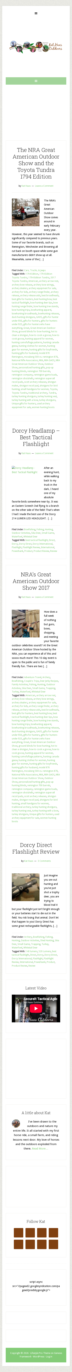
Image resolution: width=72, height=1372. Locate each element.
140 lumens (31, 951)
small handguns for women (35, 389)
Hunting (49, 529)
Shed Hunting (47, 940)
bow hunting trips (21, 310)
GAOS (39, 317)
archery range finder (39, 292)
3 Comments (44, 861)
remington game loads (45, 374)
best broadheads (50, 295)
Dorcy (15, 544)
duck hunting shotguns (23, 317)
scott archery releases (35, 382)
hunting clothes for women (32, 346)
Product (28, 551)
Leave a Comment (44, 186)
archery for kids (20, 292)
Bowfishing (29, 529)
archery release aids (30, 295)
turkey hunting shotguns (24, 396)
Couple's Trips (31, 681)
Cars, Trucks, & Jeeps (35, 270)
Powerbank (17, 551)
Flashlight (17, 547)
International (47, 547)
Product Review (41, 551)
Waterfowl (17, 536)
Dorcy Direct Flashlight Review (36, 848)
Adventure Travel (32, 677)
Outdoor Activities (21, 533)
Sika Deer (36, 533)
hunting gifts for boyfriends (43, 349)
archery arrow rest (48, 281)
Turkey (15, 691)
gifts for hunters (31, 321)
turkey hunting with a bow (25, 400)
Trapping (50, 688)
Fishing (40, 529)
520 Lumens (45, 951)
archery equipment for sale (42, 288)
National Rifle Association (25, 360)
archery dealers (20, 288)
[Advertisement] (36, 109)
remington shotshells (22, 378)
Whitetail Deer (30, 536)
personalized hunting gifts (32, 367)
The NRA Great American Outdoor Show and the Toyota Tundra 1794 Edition (36, 163)
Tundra (52, 393)
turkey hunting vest (47, 396)
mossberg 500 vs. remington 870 (41, 357)
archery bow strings (43, 284)
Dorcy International (43, 544)
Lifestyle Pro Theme (40, 1353)
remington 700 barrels (38, 371)
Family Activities (20, 684)
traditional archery (37, 393)
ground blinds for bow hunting (34, 331)
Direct (52, 540)
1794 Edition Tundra (38, 277)
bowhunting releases (48, 313)
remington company (22, 374)
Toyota (53, 389)
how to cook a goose (40, 335)
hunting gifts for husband (25, 353)
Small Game (48, 533)
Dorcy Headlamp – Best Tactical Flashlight (36, 437)
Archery (46, 677)
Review (53, 551)
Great (26, 328)
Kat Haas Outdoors (36, 47)
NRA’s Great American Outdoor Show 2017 (36, 581)
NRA (41, 360)
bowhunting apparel (41, 310)
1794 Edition (32, 274)
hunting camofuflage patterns (27, 342)
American (33, 281)
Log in (49, 1356)
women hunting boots (43, 407)
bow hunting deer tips (41, 302)
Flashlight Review (31, 547)
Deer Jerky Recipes (49, 681)
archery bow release (22, 284)
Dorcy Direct (25, 544)
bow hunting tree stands (46, 306)
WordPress (38, 1356)
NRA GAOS (49, 360)
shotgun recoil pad (29, 385)
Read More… (40, 1148)
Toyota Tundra (19, 393)
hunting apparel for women (39, 338)
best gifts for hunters (22, 299)
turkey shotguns (47, 400)
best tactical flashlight (37, 540)
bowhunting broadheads (24, 313)
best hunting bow (43, 299)
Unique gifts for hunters (24, 403)
